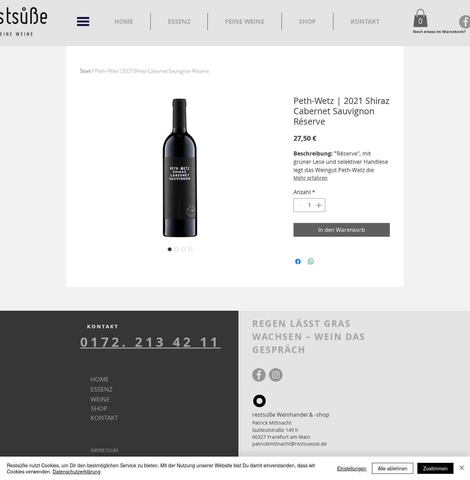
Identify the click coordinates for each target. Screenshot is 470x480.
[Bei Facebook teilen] (298, 261)
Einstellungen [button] (351, 468)
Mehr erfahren (310, 177)
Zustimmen (435, 468)
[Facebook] (259, 375)
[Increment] (319, 205)
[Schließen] (462, 468)
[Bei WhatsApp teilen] (311, 261)
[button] (420, 18)
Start (85, 71)
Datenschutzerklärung (76, 471)
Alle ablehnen (392, 468)
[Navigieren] (83, 21)
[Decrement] (299, 205)
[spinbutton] (309, 205)
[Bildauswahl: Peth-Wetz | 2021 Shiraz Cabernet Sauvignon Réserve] (169, 249)
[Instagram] (275, 375)
